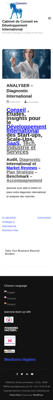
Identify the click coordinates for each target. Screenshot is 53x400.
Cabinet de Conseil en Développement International (20, 25)
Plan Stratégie (20, 172)
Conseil (16, 110)
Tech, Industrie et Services (21, 147)
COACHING (44, 217)
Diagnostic (29, 159)
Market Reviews (22, 168)
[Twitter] (22, 374)
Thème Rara (15, 395)
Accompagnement (24, 180)
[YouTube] (32, 374)
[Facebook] (17, 374)
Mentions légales (19, 359)
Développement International (26, 129)
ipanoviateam (33, 102)
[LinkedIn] (27, 374)
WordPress (38, 395)
